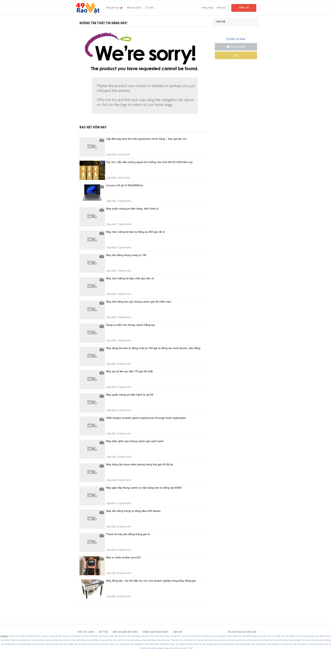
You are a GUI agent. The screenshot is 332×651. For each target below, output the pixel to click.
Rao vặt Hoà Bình (235, 640)
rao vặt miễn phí (21, 636)
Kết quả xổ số (134, 7)
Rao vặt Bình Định (23, 640)
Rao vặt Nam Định (122, 644)
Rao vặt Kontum (295, 640)
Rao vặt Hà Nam (93, 640)
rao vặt (11, 636)
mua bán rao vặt (68, 636)
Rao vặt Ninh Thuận (167, 644)
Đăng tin (244, 7)
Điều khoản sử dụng (125, 632)
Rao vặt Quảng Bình (210, 644)
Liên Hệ (177, 632)
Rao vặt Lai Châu (308, 640)
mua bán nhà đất (55, 636)
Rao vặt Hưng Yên (250, 640)
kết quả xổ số (80, 636)
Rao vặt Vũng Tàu (221, 636)
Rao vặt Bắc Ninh (278, 636)
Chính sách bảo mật (156, 632)
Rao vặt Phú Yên (195, 644)
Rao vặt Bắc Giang (249, 636)
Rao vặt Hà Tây (106, 640)
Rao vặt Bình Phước (323, 636)
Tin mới (149, 7)
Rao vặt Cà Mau (37, 640)
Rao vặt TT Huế (186, 648)
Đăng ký (221, 7)
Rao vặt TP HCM (148, 636)
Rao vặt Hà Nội (120, 636)
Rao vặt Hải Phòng (162, 636)
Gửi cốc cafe (86, 632)
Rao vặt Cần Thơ (177, 636)
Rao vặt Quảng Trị (274, 644)
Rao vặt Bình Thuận (8, 640)
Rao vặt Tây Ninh (317, 644)
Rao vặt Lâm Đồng (323, 640)
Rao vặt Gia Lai (65, 640)
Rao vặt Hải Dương (134, 640)
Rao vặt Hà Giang (79, 640)
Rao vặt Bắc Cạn (235, 636)
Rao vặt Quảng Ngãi (243, 644)
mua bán (44, 636)
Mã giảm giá (113, 7)
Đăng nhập (207, 7)
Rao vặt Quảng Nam (227, 644)
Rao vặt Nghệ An (137, 644)
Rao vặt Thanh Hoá (172, 648)
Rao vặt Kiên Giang (280, 640)
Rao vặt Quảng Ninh (259, 644)
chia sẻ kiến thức (91, 636)
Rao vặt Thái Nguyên (156, 648)
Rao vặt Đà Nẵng (134, 636)
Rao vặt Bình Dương (307, 636)
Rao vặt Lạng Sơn (81, 644)
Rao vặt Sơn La (304, 644)
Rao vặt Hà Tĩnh (119, 640)
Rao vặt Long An (108, 644)
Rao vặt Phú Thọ (181, 644)
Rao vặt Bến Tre (291, 636)
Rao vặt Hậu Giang (220, 640)
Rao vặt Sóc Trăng (289, 644)
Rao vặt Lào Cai (95, 644)
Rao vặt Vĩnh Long (206, 636)
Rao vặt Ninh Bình (151, 644)
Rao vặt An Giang (191, 636)
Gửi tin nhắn (237, 46)
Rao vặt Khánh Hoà (265, 640)
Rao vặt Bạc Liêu (264, 636)
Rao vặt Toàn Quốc (106, 636)
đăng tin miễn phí (34, 636)
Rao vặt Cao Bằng (52, 640)
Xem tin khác (238, 39)
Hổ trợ (103, 632)
